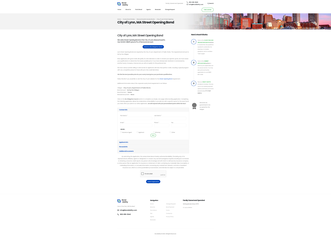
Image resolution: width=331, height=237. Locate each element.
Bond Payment (170, 207)
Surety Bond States (129, 19)
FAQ (151, 213)
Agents (148, 9)
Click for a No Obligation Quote (153, 47)
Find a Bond (138, 9)
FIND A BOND (207, 9)
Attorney (157, 132)
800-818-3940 (193, 2)
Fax (172, 122)
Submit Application (153, 181)
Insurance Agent (127, 132)
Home (119, 9)
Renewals (158, 9)
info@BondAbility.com (196, 4)
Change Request (170, 9)
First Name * (124, 115)
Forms (168, 210)
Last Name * (158, 115)
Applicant (141, 132)
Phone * (156, 122)
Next (153, 135)
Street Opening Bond (166, 79)
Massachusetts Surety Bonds (146, 19)
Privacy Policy (170, 216)
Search (211, 3)
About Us (128, 9)
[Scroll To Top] (328, 235)
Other (173, 132)
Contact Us (169, 213)
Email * (122, 122)
